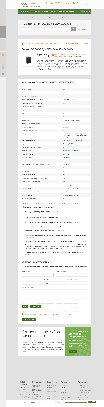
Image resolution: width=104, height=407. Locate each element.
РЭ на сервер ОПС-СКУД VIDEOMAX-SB (37, 212)
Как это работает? (82, 29)
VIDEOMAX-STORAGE (35, 399)
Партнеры (63, 387)
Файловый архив (51, 385)
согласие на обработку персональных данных (67, 303)
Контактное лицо (26, 271)
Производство (65, 390)
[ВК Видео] (3, 54)
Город (23, 279)
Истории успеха (65, 397)
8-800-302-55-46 (53, 3)
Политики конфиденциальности (45, 303)
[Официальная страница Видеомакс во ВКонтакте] (3, 61)
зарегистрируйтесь (75, 56)
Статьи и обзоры (51, 394)
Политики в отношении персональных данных (76, 402)
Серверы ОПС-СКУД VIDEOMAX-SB (37, 390)
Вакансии (63, 395)
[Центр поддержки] (3, 16)
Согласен (92, 401)
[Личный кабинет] (3, 35)
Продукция (37, 382)
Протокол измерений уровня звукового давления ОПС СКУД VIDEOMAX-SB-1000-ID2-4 (53, 252)
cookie (32, 402)
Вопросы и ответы (51, 396)
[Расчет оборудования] (3, 9)
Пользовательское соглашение (24, 390)
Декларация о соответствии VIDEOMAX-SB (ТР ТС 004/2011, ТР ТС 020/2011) (49, 222)
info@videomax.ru (85, 395)
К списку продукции (29, 319)
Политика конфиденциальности (25, 392)
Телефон (46, 279)
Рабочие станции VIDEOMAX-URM (37, 395)
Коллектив (64, 392)
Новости (63, 385)
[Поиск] (3, 22)
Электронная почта (72, 279)
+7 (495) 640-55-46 (85, 387)
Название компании (62, 271)
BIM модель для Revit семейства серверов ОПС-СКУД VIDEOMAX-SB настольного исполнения (55, 235)
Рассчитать (73, 351)
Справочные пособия (50, 388)
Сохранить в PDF (35, 306)
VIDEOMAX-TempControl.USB (64, 68)
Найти (73, 29)
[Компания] (3, 29)
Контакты (86, 4)
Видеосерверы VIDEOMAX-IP (36, 386)
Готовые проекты (51, 391)
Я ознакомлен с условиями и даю (51, 302)
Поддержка (51, 382)
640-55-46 (71, 3)
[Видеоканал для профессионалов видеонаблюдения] (3, 48)
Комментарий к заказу (28, 287)
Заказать (25, 306)
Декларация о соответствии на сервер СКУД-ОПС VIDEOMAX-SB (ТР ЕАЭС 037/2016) (52, 241)
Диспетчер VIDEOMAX (77, 66)
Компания (65, 382)
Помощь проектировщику (51, 399)
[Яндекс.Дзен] (3, 74)
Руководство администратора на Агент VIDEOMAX (41, 217)
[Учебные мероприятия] (3, 41)
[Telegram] (3, 67)
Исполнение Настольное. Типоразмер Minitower (41, 230)
